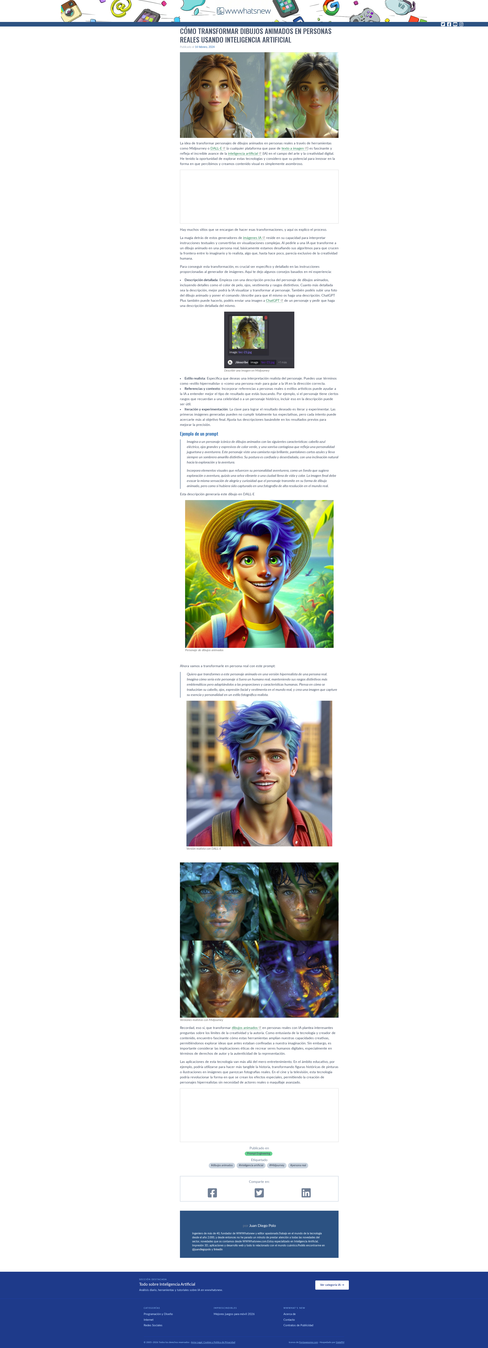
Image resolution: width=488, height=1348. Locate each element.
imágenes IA (252, 238)
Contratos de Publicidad (298, 1325)
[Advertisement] (259, 196)
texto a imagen (293, 148)
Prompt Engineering (258, 1153)
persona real (299, 1165)
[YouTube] (455, 24)
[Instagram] (461, 24)
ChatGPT (273, 300)
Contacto (289, 1319)
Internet (148, 1319)
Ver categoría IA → (332, 1285)
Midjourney (277, 1165)
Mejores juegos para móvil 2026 (234, 1314)
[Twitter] (443, 24)
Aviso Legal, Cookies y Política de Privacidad (213, 1342)
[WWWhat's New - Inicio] (244, 11)
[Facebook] (449, 24)
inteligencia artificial (243, 153)
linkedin (218, 1249)
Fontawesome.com (308, 1342)
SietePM (340, 1342)
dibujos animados (245, 1028)
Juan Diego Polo (262, 1226)
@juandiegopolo (201, 1249)
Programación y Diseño (158, 1314)
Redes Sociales (153, 1325)
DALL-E (216, 148)
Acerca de (289, 1314)
